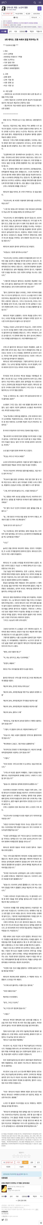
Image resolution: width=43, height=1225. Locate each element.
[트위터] (3, 1220)
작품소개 (39, 31)
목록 (35, 1167)
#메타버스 (16, 23)
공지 (10, 31)
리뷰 (15, 31)
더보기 (40, 27)
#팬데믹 (26, 23)
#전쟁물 (35, 23)
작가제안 (39, 8)
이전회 (8, 1167)
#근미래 (21, 23)
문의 (37, 1209)
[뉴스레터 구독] (6, 1220)
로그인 (19, 1174)
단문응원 (23, 31)
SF (7, 21)
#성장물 (31, 23)
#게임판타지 (9, 23)
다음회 (22, 1167)
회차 (3, 31)
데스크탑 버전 (5, 1213)
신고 (38, 1162)
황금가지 (5, 1216)
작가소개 (34, 17)
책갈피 (32, 31)
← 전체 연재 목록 (21, 1200)
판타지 (10, 21)
